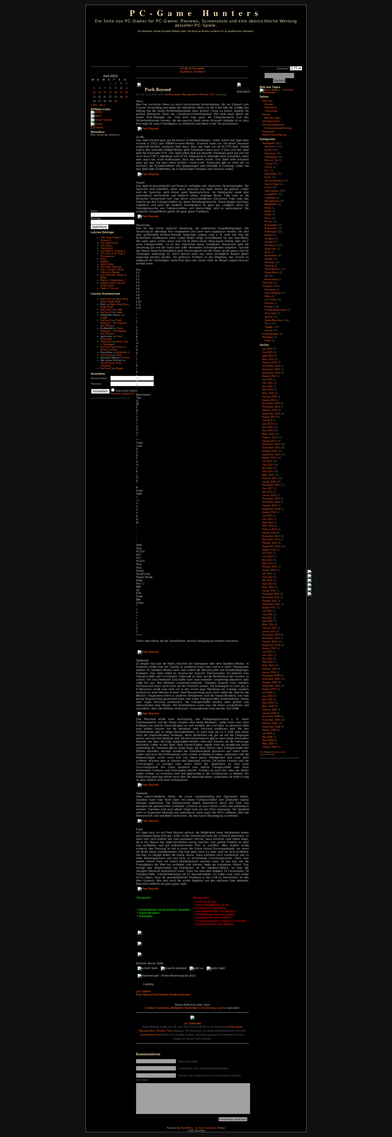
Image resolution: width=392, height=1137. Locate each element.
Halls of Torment (110, 288)
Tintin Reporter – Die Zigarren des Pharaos (114, 323)
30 (115, 101)
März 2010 (268, 665)
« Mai (94, 105)
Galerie (266, 114)
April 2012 (267, 583)
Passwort (96, 383)
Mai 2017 (267, 492)
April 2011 (267, 621)
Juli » (102, 105)
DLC (267, 170)
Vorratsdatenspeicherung (278, 128)
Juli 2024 (267, 379)
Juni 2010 (267, 655)
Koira (103, 259)
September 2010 (271, 645)
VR (266, 276)
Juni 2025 (267, 352)
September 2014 (271, 509)
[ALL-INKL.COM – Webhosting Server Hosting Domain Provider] (96, 116)
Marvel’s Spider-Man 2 (113, 280)
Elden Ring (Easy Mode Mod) (114, 300)
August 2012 (269, 570)
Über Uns (267, 101)
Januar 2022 (269, 481)
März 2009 (268, 706)
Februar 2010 (269, 669)
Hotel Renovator (111, 337)
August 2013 (269, 549)
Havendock (107, 248)
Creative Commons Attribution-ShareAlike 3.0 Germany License (186, 1007)
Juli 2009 (267, 692)
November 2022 (271, 447)
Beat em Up (271, 160)
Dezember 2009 (271, 675)
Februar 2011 (269, 628)
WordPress (187, 1128)
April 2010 (267, 662)
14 (104, 92)
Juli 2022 (267, 461)
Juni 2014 (267, 519)
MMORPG (270, 204)
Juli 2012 (267, 573)
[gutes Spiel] (216, 968)
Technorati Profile (267, 754)
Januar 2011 (268, 631)
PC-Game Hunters (196, 12)
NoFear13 (106, 299)
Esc (138, 269)
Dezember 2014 (271, 498)
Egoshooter (271, 173)
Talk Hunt (267, 282)
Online (268, 214)
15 (110, 92)
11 (126, 88)
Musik (268, 211)
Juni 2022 (267, 464)
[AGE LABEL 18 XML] (96, 112)
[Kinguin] (97, 124)
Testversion (271, 111)
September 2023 (271, 413)
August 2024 (269, 376)
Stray (119, 355)
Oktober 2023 (269, 410)
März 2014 (268, 525)
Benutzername (99, 378)
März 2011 (268, 624)
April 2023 (267, 430)
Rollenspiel (271, 231)
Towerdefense (272, 269)
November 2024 (271, 369)
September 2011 (271, 604)
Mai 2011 (267, 618)
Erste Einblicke (273, 293)
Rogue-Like (271, 228)
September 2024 (271, 373)
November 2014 (271, 502)
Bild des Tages (270, 87)
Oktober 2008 (269, 723)
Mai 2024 (267, 386)
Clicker (268, 167)
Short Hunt (271, 313)
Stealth (268, 259)
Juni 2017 (267, 488)
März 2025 (268, 359)
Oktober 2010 (269, 641)
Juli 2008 (267, 733)
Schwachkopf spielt (275, 310)
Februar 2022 (269, 478)
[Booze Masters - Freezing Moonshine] (279, 92)
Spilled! (105, 261)
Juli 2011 (267, 611)
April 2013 (267, 563)
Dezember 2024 (271, 366)
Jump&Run (271, 194)
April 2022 (267, 471)
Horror (268, 187)
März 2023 (268, 434)
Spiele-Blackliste (274, 320)
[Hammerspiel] (148, 976)
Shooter (269, 241)
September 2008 (271, 726)
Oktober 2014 (269, 505)
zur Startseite (192, 1023)
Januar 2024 (269, 400)
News (268, 340)
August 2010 (269, 648)
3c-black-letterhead (206, 1128)
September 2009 (271, 686)
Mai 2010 (267, 658)
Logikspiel (270, 197)
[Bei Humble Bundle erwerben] (139, 85)
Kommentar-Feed (151, 1034)
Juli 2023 (267, 420)
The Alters (106, 245)
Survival (269, 265)
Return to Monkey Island (113, 348)
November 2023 (271, 406)
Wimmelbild (271, 279)
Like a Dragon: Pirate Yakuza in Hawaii (112, 271)
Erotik (268, 177)
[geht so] (196, 968)
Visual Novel (271, 272)
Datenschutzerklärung (274, 134)
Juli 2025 (267, 349)
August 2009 (269, 689)
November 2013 (271, 539)
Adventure (270, 153)
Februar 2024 (269, 396)
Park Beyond (158, 89)
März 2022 (268, 474)
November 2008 (271, 719)
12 (94, 92)
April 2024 (267, 389)
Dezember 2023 (271, 403)
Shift (139, 493)
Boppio (119, 368)
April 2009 (267, 702)
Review (203, 94)
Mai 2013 (267, 560)
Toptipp (269, 327)
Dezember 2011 (270, 594)
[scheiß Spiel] (147, 968)
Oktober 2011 (269, 600)
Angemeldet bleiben (126, 390)
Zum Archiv (97, 127)
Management (190, 94)
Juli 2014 (267, 515)
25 (126, 97)
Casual (268, 163)
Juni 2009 (267, 696)
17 (121, 92)
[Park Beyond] (148, 128)
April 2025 (267, 355)
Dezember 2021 (271, 485)
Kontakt (269, 104)
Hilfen (268, 296)
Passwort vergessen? (122, 393)
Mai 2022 (267, 468)
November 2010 (271, 638)
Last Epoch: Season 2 (113, 251)
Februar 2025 (269, 362)
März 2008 (268, 743)
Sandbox (269, 238)
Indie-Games (272, 190)
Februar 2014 (269, 529)
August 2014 (269, 512)
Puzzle (268, 221)
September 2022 (271, 454)
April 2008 (267, 740)
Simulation (270, 245)
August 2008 (269, 730)
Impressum (268, 131)
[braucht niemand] (173, 968)
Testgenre (267, 286)
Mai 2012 (267, 580)
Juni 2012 (267, 577)
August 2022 (269, 457)
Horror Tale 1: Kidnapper (114, 343)
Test (212, 94)
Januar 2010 (269, 672)
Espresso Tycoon (191, 71)
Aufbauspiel (172, 94)
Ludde (119, 309)
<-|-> (139, 634)
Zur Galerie (143, 991)
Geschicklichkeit (274, 180)
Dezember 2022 (271, 444)
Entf (138, 593)
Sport (267, 252)
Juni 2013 (267, 556)
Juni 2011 (267, 614)
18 (126, 92)
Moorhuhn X (123, 352)
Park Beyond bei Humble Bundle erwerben (163, 994)
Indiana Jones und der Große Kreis (113, 284)
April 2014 (267, 522)
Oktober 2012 (269, 566)
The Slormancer (109, 243)
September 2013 (271, 546)
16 (115, 92)
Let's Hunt (270, 299)
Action (268, 150)
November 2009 (271, 679)
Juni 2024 (267, 383)
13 (99, 92)
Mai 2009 (267, 699)
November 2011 (270, 597)
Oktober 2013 (269, 543)
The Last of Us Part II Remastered (113, 255)
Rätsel (268, 235)
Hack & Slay (271, 184)
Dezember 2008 (271, 716)
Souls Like (270, 248)
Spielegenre (268, 143)
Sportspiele (271, 255)
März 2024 (268, 393)
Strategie (269, 262)
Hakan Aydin (279, 752)
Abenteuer (270, 146)
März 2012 (268, 587)
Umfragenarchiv (271, 121)
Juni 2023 (267, 424)
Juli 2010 (267, 651)
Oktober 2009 (269, 682)
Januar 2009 (269, 713)
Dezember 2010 (271, 634)
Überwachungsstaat (273, 124)
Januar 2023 (269, 441)
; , (136, 527)
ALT (138, 554)
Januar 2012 (269, 590)
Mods (268, 208)
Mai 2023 (267, 427)
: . (136, 534)
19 (94, 97)
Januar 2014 (269, 532)
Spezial (269, 316)
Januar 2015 (269, 495)
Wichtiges (267, 337)
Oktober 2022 (269, 451)
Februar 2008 (269, 747)
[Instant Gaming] (101, 120)
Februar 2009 (269, 709)
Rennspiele (271, 225)
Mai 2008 (267, 737)
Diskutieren (271, 107)
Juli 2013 (267, 553)
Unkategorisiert (270, 334)
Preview (269, 303)
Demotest (270, 289)
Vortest (268, 330)
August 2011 (269, 607)
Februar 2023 (269, 437)
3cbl (261, 752)
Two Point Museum (111, 267)
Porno (268, 218)
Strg (138, 548)
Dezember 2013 (271, 536)
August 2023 (269, 417)
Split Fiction (107, 264)
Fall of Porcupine (193, 68)
